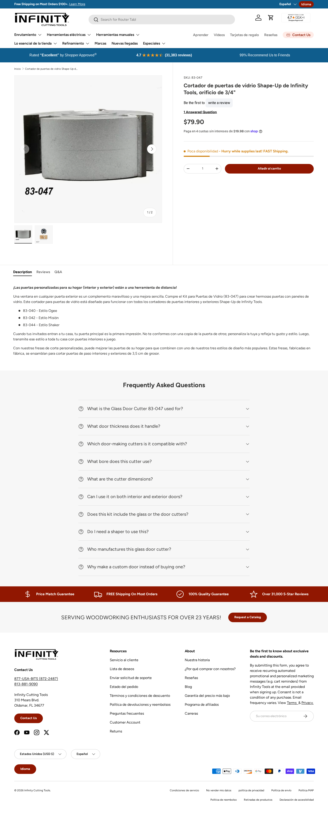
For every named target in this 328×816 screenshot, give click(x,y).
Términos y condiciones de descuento (140, 695)
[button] (271, 17)
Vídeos (219, 35)
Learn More (77, 4)
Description (22, 272)
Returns (116, 731)
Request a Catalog (247, 617)
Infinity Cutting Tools (37, 790)
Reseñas (270, 35)
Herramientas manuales (115, 35)
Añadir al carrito (269, 168)
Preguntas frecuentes (127, 713)
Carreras (191, 713)
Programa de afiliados (202, 704)
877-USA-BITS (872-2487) (36, 679)
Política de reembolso (223, 799)
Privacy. (307, 703)
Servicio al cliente (124, 660)
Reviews (43, 272)
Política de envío (281, 790)
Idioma (306, 4)
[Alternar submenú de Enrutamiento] (39, 34)
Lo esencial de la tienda (33, 43)
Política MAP (306, 790)
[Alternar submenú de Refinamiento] (87, 43)
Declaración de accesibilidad (297, 799)
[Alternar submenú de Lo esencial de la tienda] (55, 43)
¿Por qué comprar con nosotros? (210, 669)
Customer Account (125, 722)
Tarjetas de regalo (244, 35)
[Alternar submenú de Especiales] (163, 43)
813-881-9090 (26, 684)
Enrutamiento (25, 35)
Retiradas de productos (258, 799)
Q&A (58, 272)
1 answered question (200, 112)
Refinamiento (73, 43)
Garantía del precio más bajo (207, 695)
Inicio (17, 68)
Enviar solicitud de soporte (131, 678)
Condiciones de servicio (184, 790)
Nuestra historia (197, 660)
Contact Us (28, 718)
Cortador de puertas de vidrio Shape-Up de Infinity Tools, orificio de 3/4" (52, 68)
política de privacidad (251, 790)
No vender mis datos (218, 790)
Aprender (200, 35)
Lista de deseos (122, 669)
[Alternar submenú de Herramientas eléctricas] (89, 34)
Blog (188, 687)
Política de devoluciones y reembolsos (140, 704)
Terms (292, 703)
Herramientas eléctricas (66, 35)
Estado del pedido (124, 687)
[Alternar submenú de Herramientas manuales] (137, 34)
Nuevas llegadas (125, 43)
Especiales (151, 43)
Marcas (100, 43)
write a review (219, 102)
